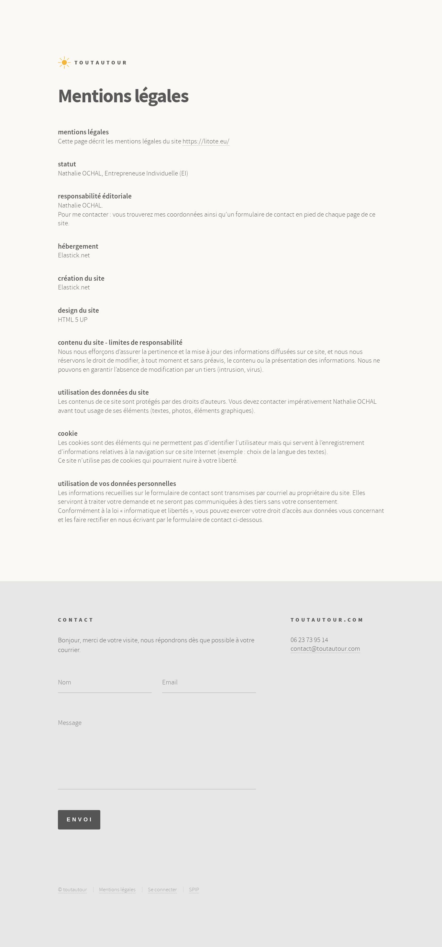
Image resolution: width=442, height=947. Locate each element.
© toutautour (72, 889)
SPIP (194, 889)
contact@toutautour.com (325, 648)
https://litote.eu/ (205, 141)
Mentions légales (117, 889)
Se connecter (162, 889)
